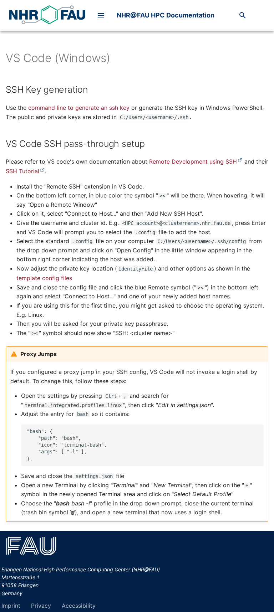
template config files (44, 278)
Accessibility (79, 605)
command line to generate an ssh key (79, 107)
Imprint (10, 605)
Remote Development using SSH (193, 161)
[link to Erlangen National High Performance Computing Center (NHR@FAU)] (47, 15)
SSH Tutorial (22, 171)
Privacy (41, 605)
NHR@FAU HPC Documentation (165, 15)
